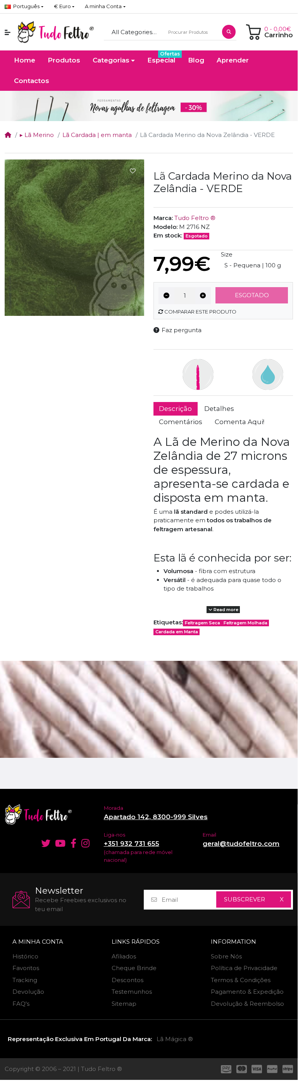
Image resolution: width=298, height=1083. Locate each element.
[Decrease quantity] (166, 295)
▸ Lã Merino (37, 135)
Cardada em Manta (176, 631)
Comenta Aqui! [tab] (239, 422)
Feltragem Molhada (245, 623)
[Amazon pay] (225, 1069)
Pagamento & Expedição (247, 991)
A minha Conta (37, 941)
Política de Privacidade (244, 968)
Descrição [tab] (175, 408)
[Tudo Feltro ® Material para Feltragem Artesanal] (50, 814)
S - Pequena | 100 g (252, 265)
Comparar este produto (199, 311)
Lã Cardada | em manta (97, 135)
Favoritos (25, 968)
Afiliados (124, 956)
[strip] (289, 1069)
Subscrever (244, 899)
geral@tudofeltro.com (241, 843)
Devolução (28, 991)
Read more (225, 609)
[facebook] (73, 843)
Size (227, 254)
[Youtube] (60, 843)
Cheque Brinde (134, 968)
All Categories (132, 32)
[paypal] (272, 1069)
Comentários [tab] (180, 422)
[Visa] (257, 1069)
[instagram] (86, 843)
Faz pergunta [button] (182, 330)
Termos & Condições (240, 980)
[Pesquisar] (229, 32)
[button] (64, 6)
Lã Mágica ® (175, 1039)
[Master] (241, 1069)
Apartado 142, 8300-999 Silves (156, 817)
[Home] (8, 135)
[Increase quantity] (203, 295)
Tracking (24, 980)
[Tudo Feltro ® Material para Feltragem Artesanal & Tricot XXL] (55, 32)
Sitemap (124, 1003)
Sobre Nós (226, 956)
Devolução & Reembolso (247, 1003)
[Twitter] (44, 843)
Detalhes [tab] (219, 408)
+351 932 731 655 (131, 843)
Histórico (25, 956)
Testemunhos (132, 991)
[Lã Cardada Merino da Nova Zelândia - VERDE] (74, 237)
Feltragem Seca (202, 623)
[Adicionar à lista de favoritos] (132, 171)
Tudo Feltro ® (194, 218)
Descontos (127, 980)
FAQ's (20, 1003)
